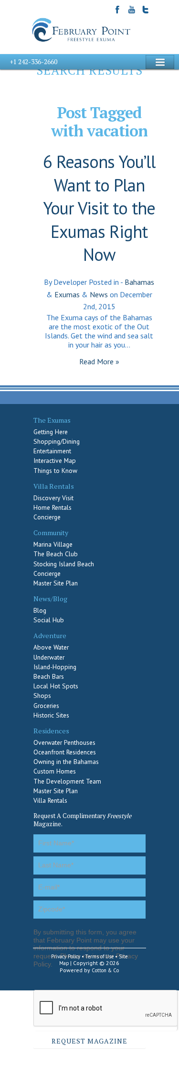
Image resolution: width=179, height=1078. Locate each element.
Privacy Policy (65, 956)
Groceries (46, 705)
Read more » (99, 361)
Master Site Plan (55, 583)
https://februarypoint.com (82, 30)
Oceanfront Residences (64, 752)
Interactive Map (54, 460)
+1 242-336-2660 (33, 61)
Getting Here (50, 431)
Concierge (47, 517)
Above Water (51, 647)
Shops (42, 695)
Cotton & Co (105, 970)
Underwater (48, 657)
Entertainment (52, 451)
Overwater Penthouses (64, 742)
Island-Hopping (54, 667)
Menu (160, 62)
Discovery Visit (53, 498)
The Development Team (67, 781)
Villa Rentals (50, 800)
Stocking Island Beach (63, 564)
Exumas (67, 294)
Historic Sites (51, 715)
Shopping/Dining (56, 441)
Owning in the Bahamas (66, 761)
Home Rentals (52, 507)
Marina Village (53, 544)
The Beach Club (55, 554)
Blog (39, 610)
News (99, 294)
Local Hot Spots (55, 686)
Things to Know (55, 470)
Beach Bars (48, 676)
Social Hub (48, 620)
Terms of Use (99, 956)
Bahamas (139, 282)
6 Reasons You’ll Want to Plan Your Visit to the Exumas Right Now (99, 208)
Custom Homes (54, 771)
